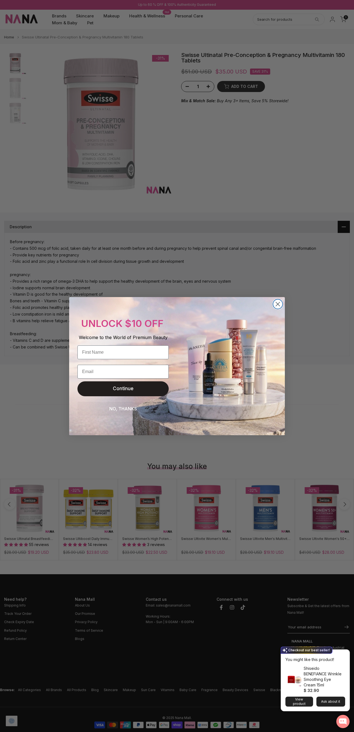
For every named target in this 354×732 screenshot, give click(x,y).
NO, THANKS (123, 408)
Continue (123, 388)
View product (299, 701)
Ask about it (330, 701)
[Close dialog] (278, 304)
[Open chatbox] (343, 721)
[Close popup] (344, 654)
